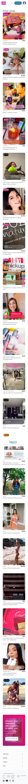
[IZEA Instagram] (13, 781)
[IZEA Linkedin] (4, 781)
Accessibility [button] (23, 775)
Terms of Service (4, 776)
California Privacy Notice (13, 776)
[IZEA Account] (24, 3)
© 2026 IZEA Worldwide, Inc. (8, 773)
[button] (12, 3)
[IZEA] (4, 3)
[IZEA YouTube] (7, 781)
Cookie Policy (18, 776)
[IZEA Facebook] (10, 781)
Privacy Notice (8, 776)
